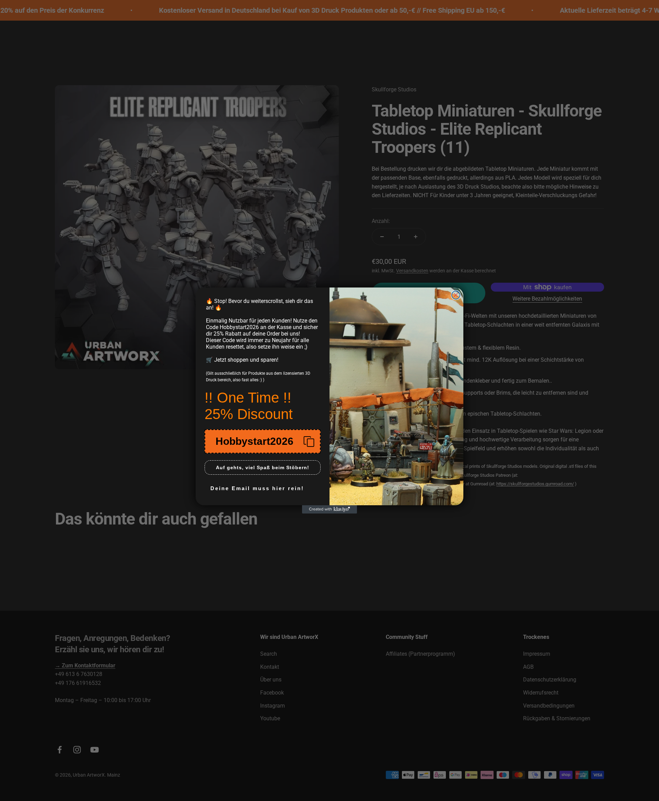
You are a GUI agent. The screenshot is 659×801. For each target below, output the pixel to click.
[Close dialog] (456, 295)
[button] (263, 441)
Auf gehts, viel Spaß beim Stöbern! (262, 467)
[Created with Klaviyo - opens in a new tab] (329, 509)
